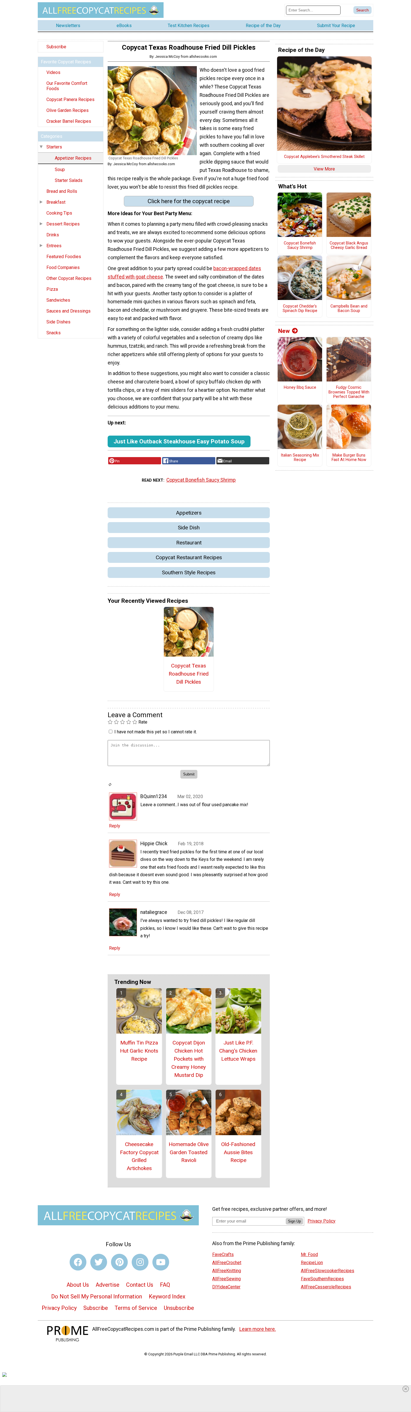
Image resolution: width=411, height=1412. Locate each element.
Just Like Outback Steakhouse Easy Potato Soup (179, 441)
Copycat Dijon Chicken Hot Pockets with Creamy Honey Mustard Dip (188, 1058)
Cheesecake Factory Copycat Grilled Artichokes (139, 1156)
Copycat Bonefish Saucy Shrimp (201, 480)
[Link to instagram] (140, 1262)
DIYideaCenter (226, 1286)
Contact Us (139, 1284)
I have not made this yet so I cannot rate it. (155, 731)
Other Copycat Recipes (68, 278)
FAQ (165, 1284)
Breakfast (55, 202)
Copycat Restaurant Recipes (189, 557)
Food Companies (63, 267)
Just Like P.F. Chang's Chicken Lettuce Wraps (238, 1050)
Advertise (107, 1284)
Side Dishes (58, 322)
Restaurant (189, 542)
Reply (114, 826)
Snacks (53, 332)
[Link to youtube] (160, 1262)
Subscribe (56, 46)
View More (324, 169)
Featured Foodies (63, 256)
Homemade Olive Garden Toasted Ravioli (189, 1152)
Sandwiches (58, 300)
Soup (60, 169)
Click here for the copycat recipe (189, 201)
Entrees (54, 245)
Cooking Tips (59, 213)
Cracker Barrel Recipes (68, 121)
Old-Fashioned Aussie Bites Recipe (238, 1152)
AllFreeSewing (226, 1278)
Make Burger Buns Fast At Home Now (349, 457)
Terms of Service (136, 1308)
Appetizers (189, 513)
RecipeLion (312, 1262)
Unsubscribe (179, 1308)
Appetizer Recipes (73, 158)
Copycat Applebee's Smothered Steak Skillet (324, 157)
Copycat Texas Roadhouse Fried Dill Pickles (189, 673)
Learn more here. (257, 1329)
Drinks (52, 234)
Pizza (52, 289)
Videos (53, 72)
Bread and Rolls (61, 191)
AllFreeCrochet (226, 1262)
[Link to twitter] (98, 1262)
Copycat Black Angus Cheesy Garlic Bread (349, 245)
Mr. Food (309, 1254)
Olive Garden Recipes (67, 110)
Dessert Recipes (63, 224)
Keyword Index (167, 1296)
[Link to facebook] (78, 1262)
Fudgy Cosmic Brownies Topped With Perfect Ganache (349, 392)
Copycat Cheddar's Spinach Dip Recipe (300, 308)
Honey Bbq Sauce (300, 387)
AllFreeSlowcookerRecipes (327, 1270)
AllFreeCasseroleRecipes (326, 1286)
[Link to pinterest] (119, 1262)
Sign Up (294, 1221)
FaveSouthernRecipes (322, 1278)
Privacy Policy (59, 1308)
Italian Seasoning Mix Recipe (300, 457)
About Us (78, 1284)
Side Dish (189, 527)
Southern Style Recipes (189, 572)
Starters (54, 147)
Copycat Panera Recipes (70, 99)
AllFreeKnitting (226, 1270)
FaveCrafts (223, 1254)
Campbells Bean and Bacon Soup (348, 308)
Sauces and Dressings (68, 311)
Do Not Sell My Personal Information (96, 1296)
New (284, 331)
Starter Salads (68, 180)
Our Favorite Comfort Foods (66, 86)
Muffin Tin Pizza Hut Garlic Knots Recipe (139, 1050)
